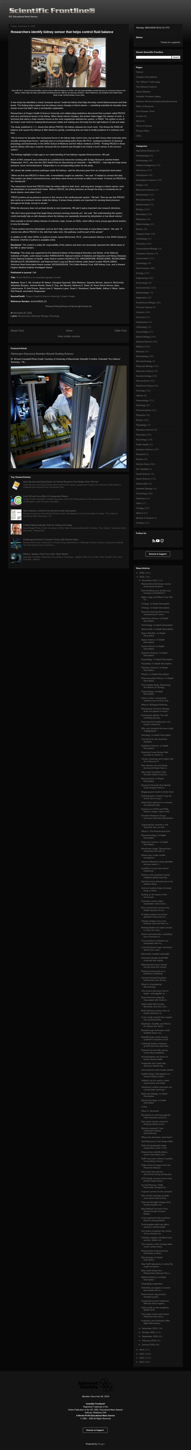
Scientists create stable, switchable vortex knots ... (154, 902)
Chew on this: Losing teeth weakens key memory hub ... (156, 699)
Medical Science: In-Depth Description (153, 1278)
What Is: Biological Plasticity (154, 704)
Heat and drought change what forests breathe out (156, 1203)
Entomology (141, 283)
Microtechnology (144, 361)
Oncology (140, 390)
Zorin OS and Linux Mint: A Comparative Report (45, 496)
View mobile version (68, 336)
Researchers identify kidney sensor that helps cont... (154, 1153)
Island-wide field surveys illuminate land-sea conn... (154, 1005)
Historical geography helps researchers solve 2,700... (154, 1146)
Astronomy (141, 170)
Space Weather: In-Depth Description (153, 634)
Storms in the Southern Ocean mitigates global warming (155, 876)
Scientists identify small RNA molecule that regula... (154, 959)
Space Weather (143, 91)
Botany (139, 229)
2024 (142, 1349)
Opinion (139, 395)
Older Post (121, 330)
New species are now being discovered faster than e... (154, 766)
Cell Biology (141, 239)
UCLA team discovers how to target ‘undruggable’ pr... (154, 992)
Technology (141, 493)
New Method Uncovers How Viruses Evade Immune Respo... (154, 1211)
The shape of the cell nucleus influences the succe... (155, 1315)
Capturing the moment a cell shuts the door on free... (154, 825)
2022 (142, 1358)
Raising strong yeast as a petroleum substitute (153, 972)
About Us (140, 121)
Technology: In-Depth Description (157, 625)
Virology (140, 508)
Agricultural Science (145, 150)
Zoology (140, 523)
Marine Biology (143, 337)
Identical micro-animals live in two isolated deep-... (157, 882)
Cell (35, 127)
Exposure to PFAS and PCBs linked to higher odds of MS (155, 810)
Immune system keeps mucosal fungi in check (156, 889)
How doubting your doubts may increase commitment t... (156, 591)
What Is (139, 513)
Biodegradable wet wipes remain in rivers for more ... (156, 928)
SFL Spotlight (142, 469)
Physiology (54, 316)
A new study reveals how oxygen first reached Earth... (156, 1018)
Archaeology (142, 160)
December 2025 (150, 580)
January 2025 (148, 1344)
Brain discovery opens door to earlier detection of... (155, 1011)
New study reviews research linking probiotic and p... (154, 1122)
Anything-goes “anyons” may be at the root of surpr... (156, 797)
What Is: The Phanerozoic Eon (155, 831)
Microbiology (142, 356)
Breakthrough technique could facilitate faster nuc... (155, 1031)
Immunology (142, 332)
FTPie (144, 1107)
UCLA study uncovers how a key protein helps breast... (156, 1179)
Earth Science (142, 268)
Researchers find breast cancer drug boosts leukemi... (156, 585)
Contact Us (86, 306)
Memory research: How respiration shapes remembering (152, 1130)
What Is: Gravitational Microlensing (151, 985)
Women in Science (145, 518)
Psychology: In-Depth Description (157, 659)
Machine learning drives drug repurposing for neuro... (155, 613)
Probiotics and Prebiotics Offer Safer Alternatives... (155, 1321)
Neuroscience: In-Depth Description (152, 779)
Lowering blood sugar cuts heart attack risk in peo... (156, 948)
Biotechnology (142, 224)
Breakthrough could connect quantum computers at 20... (155, 1038)
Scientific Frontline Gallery (148, 96)
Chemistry (141, 243)
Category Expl (142, 234)
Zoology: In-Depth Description (155, 603)
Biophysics (141, 219)
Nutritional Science (145, 385)
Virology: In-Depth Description (155, 608)
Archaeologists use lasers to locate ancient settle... (154, 1058)
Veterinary (141, 498)
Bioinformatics (142, 204)
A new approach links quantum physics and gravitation (155, 1219)
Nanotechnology (143, 376)
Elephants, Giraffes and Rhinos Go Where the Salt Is (156, 1025)
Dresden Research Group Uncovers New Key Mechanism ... (157, 818)
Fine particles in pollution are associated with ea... (154, 941)
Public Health (142, 444)
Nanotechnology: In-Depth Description (153, 836)
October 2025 (148, 1332)
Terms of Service (70, 306)
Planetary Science (144, 430)
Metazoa (140, 351)
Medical (139, 346)
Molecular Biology (39, 316)
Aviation (140, 185)
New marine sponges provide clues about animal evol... (155, 1196)
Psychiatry (141, 434)
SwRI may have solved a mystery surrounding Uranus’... (157, 1159)
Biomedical (141, 214)
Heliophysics (142, 322)
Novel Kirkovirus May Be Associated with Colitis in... (154, 998)
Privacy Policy (53, 306)
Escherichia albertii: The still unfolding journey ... (154, 716)
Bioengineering (143, 199)
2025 (142, 577)
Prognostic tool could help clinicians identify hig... (153, 1064)
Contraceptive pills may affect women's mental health (155, 1225)
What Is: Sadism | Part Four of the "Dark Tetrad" (45, 554)
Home (69, 330)
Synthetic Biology (144, 488)
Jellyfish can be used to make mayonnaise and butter (155, 1081)
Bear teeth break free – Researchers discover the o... (156, 1271)
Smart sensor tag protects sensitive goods (153, 1295)
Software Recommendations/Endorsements (156, 101)
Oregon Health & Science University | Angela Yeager (50, 296)
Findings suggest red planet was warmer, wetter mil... (156, 1238)
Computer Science (145, 253)
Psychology (141, 439)
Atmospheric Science (146, 180)
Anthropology (142, 155)
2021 (142, 1362)
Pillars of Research (145, 106)
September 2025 (150, 1336)
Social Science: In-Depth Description (152, 647)
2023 (142, 1354)
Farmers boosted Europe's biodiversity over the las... (154, 979)
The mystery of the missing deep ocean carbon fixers (156, 1245)
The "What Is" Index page (148, 82)
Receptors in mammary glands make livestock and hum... (155, 1116)
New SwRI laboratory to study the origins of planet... (157, 1265)
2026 (142, 573)
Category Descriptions (146, 77)
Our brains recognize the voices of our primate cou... (156, 1232)
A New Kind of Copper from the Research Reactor (156, 1166)
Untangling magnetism (151, 1283)
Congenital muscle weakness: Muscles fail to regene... (155, 1302)
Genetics (140, 312)
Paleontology (142, 400)
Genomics (141, 317)
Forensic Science (144, 307)
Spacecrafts (141, 483)
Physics (139, 420)
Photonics (140, 415)
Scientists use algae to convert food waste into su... (155, 1288)
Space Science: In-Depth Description (153, 640)
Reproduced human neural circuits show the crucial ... (154, 965)
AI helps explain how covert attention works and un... (154, 915)
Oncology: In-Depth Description (156, 735)
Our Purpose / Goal (145, 111)
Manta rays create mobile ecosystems (153, 856)
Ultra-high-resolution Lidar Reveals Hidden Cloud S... (154, 773)
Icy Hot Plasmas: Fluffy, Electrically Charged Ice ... (154, 1186)
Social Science (143, 474)
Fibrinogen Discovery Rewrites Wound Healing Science (42, 353)
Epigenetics (141, 297)
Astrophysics (142, 175)
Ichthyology (141, 327)
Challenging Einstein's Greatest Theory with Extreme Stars (50, 539)
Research (140, 454)
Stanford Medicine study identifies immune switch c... (157, 863)
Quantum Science (144, 449)
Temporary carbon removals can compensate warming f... (156, 1088)
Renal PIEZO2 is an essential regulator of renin (38, 277)
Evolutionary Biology (145, 302)
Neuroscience (142, 381)
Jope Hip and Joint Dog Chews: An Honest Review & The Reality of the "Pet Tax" (61, 481)
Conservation (142, 258)
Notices (139, 72)
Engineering (141, 278)
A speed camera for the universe (156, 1191)
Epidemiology (142, 292)
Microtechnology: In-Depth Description (153, 1101)
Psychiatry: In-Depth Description (156, 663)
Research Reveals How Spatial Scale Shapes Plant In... (155, 786)
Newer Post (17, 330)
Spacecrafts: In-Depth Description (157, 629)
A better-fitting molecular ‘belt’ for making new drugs (47, 525)
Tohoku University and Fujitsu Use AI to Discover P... (157, 760)
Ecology (140, 273)
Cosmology (141, 263)
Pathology (140, 405)
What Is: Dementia (150, 1111)
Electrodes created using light (155, 954)
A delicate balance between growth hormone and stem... (155, 1044)
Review (139, 459)
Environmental (143, 288)
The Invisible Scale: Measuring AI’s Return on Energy (155, 686)
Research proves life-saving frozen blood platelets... (154, 1051)
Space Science (143, 479)
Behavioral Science (145, 190)
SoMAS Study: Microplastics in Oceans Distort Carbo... (155, 1075)
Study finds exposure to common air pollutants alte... (156, 803)
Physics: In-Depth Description (155, 674)
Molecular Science (144, 371)
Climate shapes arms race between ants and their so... (155, 922)
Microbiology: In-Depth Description (152, 1258)
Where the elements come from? (156, 1137)
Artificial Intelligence (145, 165)
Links (138, 136)
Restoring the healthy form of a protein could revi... (156, 723)
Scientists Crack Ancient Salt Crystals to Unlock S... (154, 753)
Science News (142, 464)
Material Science (144, 341)
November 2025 (150, 1328)
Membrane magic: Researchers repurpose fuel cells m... (156, 849)
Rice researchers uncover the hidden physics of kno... (155, 908)
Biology (139, 209)
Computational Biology (146, 248)
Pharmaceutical (143, 410)
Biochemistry (24, 316)
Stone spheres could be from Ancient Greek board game (49, 510)
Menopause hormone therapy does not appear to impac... (155, 709)
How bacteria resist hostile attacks (157, 1070)
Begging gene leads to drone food (157, 792)
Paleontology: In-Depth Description (152, 692)
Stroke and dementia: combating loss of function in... (156, 935)
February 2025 (149, 1340)
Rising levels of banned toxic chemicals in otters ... (154, 1252)
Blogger (101, 1444)
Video (138, 503)
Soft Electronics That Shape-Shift (156, 1141)
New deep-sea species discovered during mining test (156, 1172)
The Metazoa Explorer (146, 87)
